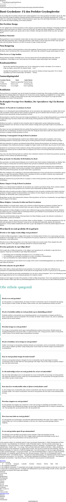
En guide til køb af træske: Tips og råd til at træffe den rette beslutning (39, 448)
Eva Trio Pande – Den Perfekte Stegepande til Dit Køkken (31, 456)
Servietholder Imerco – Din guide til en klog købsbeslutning (27, 454)
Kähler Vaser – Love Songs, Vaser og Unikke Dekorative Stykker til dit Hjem (30, 447)
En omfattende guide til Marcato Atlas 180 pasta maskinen (23, 453)
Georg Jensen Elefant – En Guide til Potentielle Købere (31, 451)
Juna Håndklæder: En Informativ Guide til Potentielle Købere (24, 444)
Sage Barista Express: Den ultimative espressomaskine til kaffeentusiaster (34, 458)
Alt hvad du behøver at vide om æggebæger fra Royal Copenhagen (26, 445)
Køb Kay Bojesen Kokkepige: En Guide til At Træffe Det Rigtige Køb (32, 449)
